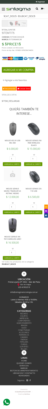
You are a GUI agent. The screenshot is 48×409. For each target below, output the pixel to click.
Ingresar (41, 1)
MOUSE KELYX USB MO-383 (12, 141)
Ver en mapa (25, 284)
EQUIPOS (24, 316)
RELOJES (24, 349)
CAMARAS (24, 337)
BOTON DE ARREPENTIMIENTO (24, 370)
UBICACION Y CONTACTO (24, 373)
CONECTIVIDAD (24, 330)
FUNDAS (24, 344)
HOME (24, 360)
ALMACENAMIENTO (24, 323)
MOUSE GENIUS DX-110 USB (34, 189)
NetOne (24, 394)
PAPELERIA (24, 342)
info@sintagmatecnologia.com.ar (24, 292)
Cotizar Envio (24, 88)
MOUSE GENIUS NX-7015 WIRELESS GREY (12, 237)
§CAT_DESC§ (10, 16)
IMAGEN (24, 325)
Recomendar (10, 88)
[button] (42, 8)
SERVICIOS (24, 365)
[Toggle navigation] (3, 9)
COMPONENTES (24, 321)
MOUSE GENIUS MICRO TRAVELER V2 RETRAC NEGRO (12, 191)
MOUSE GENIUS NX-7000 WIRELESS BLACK (34, 142)
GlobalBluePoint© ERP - (24, 390)
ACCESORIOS (24, 332)
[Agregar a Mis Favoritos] (13, 155)
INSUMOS (24, 313)
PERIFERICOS (24, 335)
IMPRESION (24, 318)
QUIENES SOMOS (24, 363)
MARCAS (24, 368)
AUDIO (24, 328)
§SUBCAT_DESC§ (26, 16)
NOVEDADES (24, 375)
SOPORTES (24, 346)
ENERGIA (24, 339)
